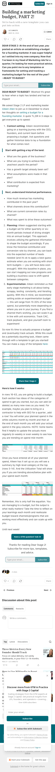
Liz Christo (13, 30)
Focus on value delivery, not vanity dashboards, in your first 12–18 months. (20, 657)
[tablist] (13, 608)
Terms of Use (42, 734)
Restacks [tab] (20, 608)
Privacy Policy (29, 740)
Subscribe (39, 4)
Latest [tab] (12, 642)
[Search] (50, 641)
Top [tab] (5, 642)
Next (46, 590)
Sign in (49, 4)
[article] (27, 657)
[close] (47, 676)
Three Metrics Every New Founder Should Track (16, 651)
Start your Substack (20, 760)
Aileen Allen (8, 109)
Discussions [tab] (23, 642)
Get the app (40, 760)
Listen (49, 32)
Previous (10, 590)
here (45, 344)
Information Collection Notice (36, 737)
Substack (14, 766)
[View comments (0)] (14, 39)
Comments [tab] (8, 608)
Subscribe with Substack (29, 728)
